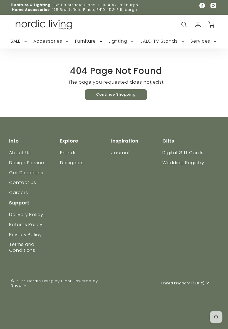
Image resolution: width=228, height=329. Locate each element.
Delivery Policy (26, 214)
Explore (69, 141)
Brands (68, 152)
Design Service (26, 162)
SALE (16, 41)
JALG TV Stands (158, 41)
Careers (18, 192)
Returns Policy (26, 224)
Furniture (85, 41)
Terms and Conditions (22, 247)
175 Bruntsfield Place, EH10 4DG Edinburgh (94, 9)
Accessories (47, 41)
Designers (72, 162)
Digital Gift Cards (183, 152)
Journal (120, 152)
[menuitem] (19, 41)
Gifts (168, 141)
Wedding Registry (183, 162)
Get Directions (26, 173)
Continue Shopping (116, 94)
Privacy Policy (25, 234)
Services (200, 41)
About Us (20, 152)
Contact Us (22, 182)
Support (19, 203)
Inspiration (124, 141)
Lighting (118, 41)
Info (14, 141)
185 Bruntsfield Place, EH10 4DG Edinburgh (95, 5)
